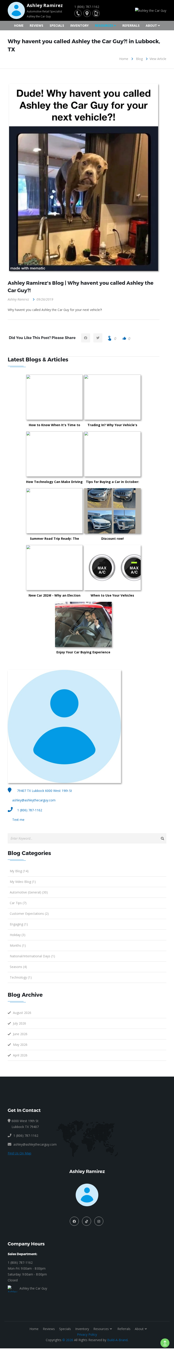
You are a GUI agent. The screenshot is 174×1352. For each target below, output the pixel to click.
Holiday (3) (17, 935)
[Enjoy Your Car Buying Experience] (106, 624)
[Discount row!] (135, 510)
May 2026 (20, 1044)
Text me (18, 819)
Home (19, 25)
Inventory (79, 25)
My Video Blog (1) (23, 881)
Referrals (131, 25)
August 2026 (22, 1012)
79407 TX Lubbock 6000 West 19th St (44, 790)
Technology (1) (21, 977)
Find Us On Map (19, 1153)
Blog (139, 59)
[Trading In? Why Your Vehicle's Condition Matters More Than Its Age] (135, 397)
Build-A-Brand (117, 1340)
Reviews (36, 25)
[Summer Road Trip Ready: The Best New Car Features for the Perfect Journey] (77, 510)
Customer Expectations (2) (29, 913)
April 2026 (20, 1055)
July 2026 (19, 1023)
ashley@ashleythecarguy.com (34, 800)
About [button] (151, 25)
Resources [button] (104, 25)
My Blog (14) (19, 871)
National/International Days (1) (32, 956)
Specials (57, 25)
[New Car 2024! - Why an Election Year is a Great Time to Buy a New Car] (77, 567)
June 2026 (20, 1034)
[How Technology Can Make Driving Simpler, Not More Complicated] (77, 454)
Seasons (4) (18, 967)
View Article (158, 59)
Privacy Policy (87, 1334)
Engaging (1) (19, 924)
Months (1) (18, 945)
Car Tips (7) (18, 903)
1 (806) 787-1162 (29, 810)
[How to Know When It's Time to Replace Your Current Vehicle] (77, 397)
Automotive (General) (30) (29, 892)
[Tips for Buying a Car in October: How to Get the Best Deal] (135, 454)
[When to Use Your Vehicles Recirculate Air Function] (135, 567)
